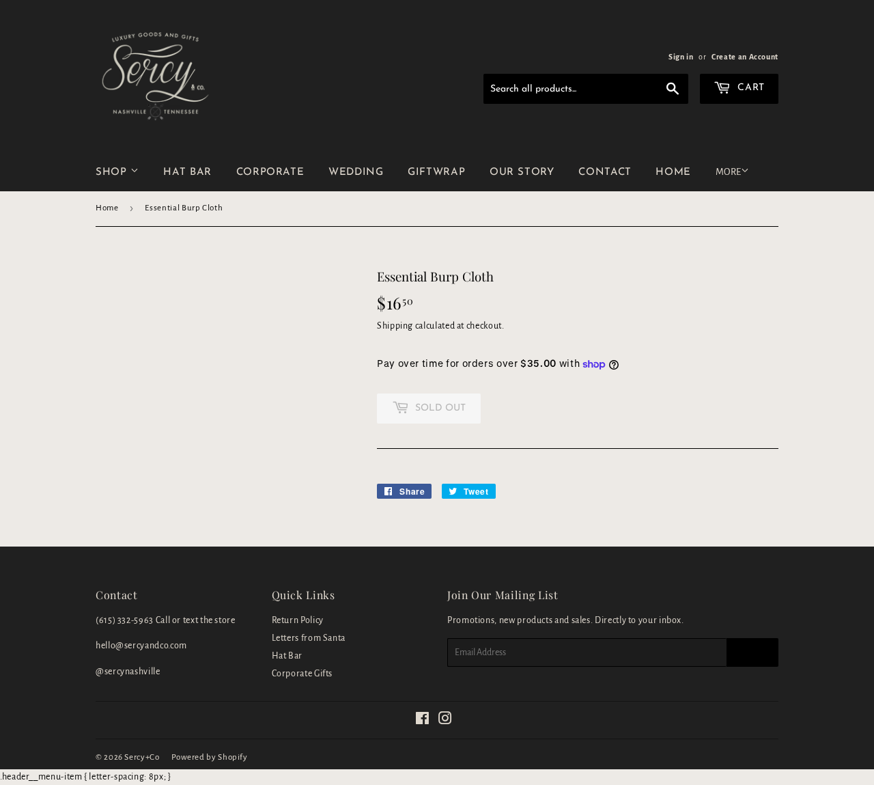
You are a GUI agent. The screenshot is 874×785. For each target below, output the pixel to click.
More (728, 172)
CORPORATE (270, 172)
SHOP (113, 172)
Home (107, 208)
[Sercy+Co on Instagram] (445, 721)
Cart (750, 88)
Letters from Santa (309, 638)
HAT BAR (187, 172)
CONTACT (604, 172)
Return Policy (298, 620)
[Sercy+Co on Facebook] (422, 721)
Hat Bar (287, 656)
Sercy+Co (141, 757)
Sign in (680, 57)
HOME (673, 172)
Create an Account (744, 57)
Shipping (395, 326)
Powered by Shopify (209, 757)
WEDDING (355, 172)
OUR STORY (522, 172)
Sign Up (752, 652)
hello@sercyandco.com (141, 645)
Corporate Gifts (302, 673)
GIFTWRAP (436, 172)
